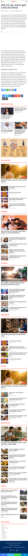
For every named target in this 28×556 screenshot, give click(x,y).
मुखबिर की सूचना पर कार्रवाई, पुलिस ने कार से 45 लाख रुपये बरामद (9, 491)
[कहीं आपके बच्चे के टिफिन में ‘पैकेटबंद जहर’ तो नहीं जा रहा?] (4, 406)
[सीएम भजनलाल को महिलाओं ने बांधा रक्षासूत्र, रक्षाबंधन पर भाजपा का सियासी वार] (4, 205)
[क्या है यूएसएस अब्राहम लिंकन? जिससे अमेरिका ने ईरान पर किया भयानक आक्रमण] (4, 297)
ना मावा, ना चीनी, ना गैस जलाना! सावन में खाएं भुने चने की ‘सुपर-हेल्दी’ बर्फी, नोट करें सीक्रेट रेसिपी (18, 480)
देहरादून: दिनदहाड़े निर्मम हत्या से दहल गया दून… (10, 515)
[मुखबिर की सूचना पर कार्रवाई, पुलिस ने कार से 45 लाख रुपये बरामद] (23, 492)
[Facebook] (3, 96)
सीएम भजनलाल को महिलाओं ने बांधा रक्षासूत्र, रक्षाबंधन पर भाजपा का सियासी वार (17, 205)
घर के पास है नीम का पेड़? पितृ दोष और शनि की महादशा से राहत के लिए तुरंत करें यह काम (18, 354)
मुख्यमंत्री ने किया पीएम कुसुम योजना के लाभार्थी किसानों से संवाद (17, 256)
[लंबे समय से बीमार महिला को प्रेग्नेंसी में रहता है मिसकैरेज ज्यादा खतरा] (4, 411)
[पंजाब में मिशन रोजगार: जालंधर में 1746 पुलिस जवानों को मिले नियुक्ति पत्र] (4, 200)
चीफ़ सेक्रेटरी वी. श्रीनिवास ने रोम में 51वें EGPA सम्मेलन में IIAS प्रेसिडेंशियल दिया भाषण (17, 239)
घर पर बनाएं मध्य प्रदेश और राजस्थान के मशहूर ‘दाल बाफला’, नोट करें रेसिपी (17, 467)
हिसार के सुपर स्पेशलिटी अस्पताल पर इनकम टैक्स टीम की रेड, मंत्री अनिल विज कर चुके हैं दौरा (9, 497)
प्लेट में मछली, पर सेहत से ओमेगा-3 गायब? (16, 393)
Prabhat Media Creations (20, 547)
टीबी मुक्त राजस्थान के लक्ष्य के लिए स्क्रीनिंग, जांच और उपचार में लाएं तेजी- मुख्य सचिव (17, 251)
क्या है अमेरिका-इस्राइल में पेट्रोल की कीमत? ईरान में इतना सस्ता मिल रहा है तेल (13, 283)
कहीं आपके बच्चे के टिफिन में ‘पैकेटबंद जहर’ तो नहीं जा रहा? (17, 405)
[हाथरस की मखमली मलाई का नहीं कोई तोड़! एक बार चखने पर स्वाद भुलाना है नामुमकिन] (4, 457)
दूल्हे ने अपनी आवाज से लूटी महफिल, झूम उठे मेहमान (17, 302)
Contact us (4, 538)
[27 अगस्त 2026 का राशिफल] (4, 361)
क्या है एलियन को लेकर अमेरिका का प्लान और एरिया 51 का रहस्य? (18, 308)
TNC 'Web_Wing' (5, 10)
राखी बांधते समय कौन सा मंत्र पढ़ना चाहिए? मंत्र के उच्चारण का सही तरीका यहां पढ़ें (18, 348)
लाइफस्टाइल (4, 532)
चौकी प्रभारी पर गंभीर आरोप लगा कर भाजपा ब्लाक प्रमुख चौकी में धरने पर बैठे (20, 109)
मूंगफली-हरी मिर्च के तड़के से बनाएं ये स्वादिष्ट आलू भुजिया (17, 450)
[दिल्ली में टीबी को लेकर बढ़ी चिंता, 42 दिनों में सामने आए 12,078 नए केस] (4, 417)
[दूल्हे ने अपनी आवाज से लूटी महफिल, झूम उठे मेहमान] (4, 303)
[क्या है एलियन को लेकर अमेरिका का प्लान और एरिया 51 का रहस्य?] (4, 309)
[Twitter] (6, 96)
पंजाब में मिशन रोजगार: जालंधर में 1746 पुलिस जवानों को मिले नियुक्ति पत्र (17, 199)
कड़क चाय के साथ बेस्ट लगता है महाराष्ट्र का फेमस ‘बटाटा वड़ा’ (17, 462)
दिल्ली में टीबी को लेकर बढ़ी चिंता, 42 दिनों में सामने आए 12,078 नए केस (18, 416)
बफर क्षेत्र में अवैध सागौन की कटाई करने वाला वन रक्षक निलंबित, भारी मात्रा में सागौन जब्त (9, 503)
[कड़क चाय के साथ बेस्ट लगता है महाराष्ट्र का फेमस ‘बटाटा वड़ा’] (4, 463)
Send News (4, 536)
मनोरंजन (3, 534)
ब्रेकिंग (3, 530)
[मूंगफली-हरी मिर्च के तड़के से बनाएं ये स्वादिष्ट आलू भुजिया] (4, 451)
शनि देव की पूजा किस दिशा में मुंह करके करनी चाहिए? (17, 187)
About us (4, 526)
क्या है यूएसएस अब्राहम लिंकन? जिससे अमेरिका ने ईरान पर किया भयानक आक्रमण (17, 297)
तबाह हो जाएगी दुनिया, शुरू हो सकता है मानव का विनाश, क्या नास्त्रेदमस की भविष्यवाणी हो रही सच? (17, 291)
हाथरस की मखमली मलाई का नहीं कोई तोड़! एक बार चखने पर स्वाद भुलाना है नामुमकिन (17, 456)
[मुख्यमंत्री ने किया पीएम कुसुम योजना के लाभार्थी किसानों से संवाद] (4, 257)
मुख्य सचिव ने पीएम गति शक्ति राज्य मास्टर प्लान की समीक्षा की (18, 244)
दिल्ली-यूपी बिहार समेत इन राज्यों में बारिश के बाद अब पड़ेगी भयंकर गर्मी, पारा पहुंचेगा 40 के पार (20, 131)
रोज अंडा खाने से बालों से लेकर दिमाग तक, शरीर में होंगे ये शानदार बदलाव (18, 399)
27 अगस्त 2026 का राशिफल (15, 359)
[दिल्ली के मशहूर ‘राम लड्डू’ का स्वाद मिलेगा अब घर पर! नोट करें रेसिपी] (4, 474)
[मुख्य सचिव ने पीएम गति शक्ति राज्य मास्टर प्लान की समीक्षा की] (4, 245)
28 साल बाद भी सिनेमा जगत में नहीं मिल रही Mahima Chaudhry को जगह (7, 117)
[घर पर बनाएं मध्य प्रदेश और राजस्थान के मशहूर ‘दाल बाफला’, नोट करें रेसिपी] (4, 468)
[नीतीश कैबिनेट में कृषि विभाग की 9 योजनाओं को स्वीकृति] (7, 125)
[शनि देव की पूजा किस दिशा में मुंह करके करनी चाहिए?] (4, 188)
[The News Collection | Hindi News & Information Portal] (14, 1)
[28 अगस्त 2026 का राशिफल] (4, 194)
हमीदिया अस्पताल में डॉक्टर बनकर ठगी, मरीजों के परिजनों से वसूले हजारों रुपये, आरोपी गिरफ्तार (9, 510)
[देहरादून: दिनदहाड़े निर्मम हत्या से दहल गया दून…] (23, 516)
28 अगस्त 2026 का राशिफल (15, 192)
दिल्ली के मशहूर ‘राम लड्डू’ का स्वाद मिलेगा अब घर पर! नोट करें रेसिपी (18, 473)
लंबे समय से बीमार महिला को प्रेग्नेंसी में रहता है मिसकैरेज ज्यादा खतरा (17, 410)
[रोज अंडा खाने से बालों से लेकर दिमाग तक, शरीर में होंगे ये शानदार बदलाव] (4, 400)
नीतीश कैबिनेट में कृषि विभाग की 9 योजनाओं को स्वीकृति (7, 131)
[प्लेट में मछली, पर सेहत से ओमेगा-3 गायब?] (4, 394)
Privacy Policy (5, 528)
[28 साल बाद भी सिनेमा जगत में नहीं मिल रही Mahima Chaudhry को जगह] (7, 111)
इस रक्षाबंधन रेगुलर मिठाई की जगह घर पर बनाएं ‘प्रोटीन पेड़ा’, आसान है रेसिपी (14, 443)
